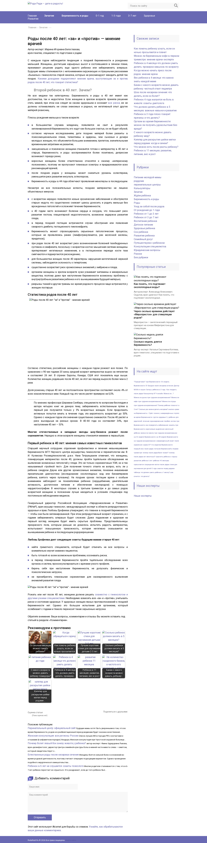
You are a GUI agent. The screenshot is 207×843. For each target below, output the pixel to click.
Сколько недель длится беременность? (148, 343)
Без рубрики (141, 257)
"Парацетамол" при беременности (147, 382)
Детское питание (143, 224)
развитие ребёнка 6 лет (143, 461)
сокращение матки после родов (157, 465)
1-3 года (116, 15)
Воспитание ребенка (145, 221)
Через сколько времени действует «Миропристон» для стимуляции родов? (154, 314)
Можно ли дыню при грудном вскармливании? (152, 398)
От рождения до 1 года (147, 210)
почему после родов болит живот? (155, 453)
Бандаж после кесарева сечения (160, 386)
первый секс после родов (143, 449)
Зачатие (49, 15)
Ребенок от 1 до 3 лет (146, 213)
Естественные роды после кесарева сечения (53, 754)
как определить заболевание (156, 425)
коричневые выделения (155, 429)
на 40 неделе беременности (167, 437)
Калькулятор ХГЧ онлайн (153, 394)
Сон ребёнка (141, 232)
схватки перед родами (166, 468)
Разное (138, 253)
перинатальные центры (147, 184)
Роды (137, 202)
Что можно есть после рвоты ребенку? (156, 146)
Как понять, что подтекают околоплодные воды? (149, 286)
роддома (139, 181)
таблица (137, 472)
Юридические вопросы (147, 250)
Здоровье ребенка (144, 228)
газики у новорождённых (163, 413)
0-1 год (100, 15)
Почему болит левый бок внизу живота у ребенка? (57, 743)
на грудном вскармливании (145, 441)
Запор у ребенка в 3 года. (156, 390)
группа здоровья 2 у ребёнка (164, 417)
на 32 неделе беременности (145, 437)
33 (146, 386)
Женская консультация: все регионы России (53, 735)
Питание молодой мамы (147, 177)
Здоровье (149, 15)
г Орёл (150, 413)
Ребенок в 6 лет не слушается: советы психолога (55, 766)
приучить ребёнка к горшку (166, 457)
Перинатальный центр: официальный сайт (52, 728)
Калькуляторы (142, 188)
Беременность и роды (75, 15)
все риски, (114, 102)
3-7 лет (132, 15)
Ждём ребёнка (142, 195)
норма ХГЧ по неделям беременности (158, 445)
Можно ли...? (169, 394)
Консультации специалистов (150, 246)
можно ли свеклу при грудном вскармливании (159, 433)
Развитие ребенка (144, 235)
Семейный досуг (143, 239)
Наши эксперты (143, 495)
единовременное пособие (160, 421)
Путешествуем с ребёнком (149, 242)
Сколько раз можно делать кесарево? (153, 409)
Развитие (33, 18)
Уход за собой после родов (149, 206)
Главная (32, 15)
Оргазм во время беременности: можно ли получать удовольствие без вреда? (155, 125)
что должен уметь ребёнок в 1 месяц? (155, 472)
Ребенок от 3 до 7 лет (146, 217)
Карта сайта (71, 840)
